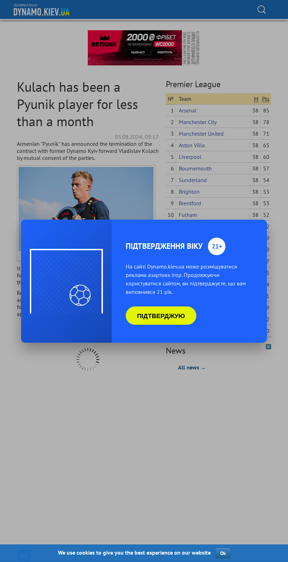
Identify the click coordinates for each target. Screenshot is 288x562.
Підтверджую (161, 315)
